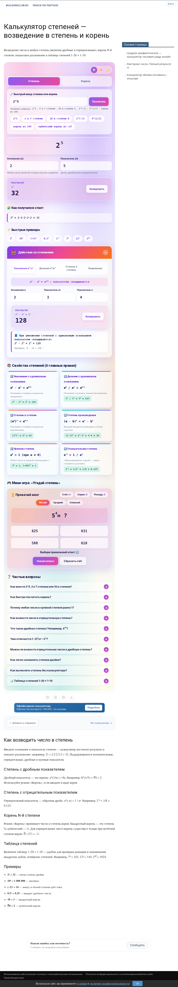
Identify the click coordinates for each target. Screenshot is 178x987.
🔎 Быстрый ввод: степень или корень (33, 94)
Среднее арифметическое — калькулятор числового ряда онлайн (149, 54)
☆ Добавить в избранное (22, 722)
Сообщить (137, 945)
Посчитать (99, 101)
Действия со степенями (32, 252)
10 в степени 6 (59, 118)
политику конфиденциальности (110, 983)
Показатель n (85, 290)
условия (82, 983)
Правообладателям (14, 977)
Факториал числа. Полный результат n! (149, 65)
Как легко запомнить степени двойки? (35, 659)
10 (21, 238)
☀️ (101, 69)
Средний (58, 502)
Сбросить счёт (73, 561)
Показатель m (52, 290)
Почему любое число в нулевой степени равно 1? (42, 607)
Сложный (75, 502)
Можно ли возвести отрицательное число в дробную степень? (51, 649)
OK (137, 983)
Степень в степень (71, 268)
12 (77, 238)
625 (35, 531)
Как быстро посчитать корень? (30, 597)
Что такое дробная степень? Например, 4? (39, 628)
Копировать (97, 188)
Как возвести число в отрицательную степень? (41, 618)
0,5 (46, 238)
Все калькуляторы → (101, 722)
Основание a (18, 290)
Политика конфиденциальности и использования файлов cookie (119, 974)
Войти (171, 4)
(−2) (33, 238)
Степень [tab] (33, 81)
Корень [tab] (86, 81)
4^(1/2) (97, 118)
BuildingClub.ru (17, 5)
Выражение (95, 268)
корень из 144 (22, 126)
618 (84, 543)
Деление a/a (47, 268)
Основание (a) (15, 158)
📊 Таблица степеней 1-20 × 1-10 (31, 680)
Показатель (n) (69, 158)
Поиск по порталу (45, 5)
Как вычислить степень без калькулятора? (38, 670)
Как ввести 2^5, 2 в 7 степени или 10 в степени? (41, 586)
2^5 (15, 118)
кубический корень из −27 (55, 126)
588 (35, 543)
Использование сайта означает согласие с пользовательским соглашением (43, 974)
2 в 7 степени (34, 118)
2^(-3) (80, 118)
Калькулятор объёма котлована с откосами (147, 76)
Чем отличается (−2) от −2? (29, 639)
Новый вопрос (45, 561)
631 (84, 531)
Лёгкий (43, 502)
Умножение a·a (23, 268)
